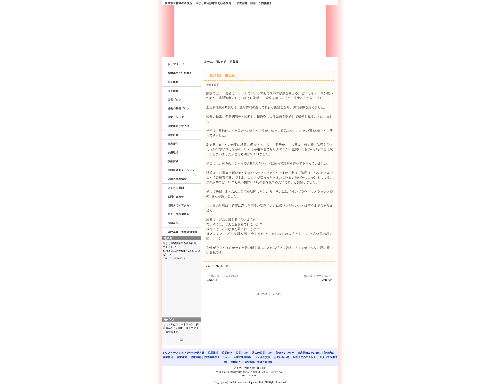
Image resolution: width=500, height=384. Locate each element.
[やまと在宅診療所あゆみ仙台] (250, 31)
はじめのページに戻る (269, 293)
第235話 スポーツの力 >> (318, 275)
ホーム (208, 61)
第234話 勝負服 (222, 75)
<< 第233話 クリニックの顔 (222, 275)
